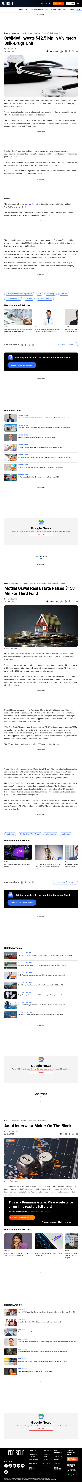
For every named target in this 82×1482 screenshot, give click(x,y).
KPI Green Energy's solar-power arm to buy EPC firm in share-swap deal (41, 1005)
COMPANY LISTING (45, 1455)
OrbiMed (64, 294)
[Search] (42, 3)
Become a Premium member (21, 1217)
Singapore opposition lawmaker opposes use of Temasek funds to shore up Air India (45, 955)
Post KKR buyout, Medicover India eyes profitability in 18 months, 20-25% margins (44, 427)
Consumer (14, 1121)
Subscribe (58, 3)
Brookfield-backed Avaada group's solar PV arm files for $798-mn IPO (40, 985)
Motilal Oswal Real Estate (30, 834)
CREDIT (53, 9)
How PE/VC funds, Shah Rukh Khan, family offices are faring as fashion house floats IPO (46, 1312)
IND (68, 3)
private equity (51, 834)
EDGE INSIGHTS (57, 1468)
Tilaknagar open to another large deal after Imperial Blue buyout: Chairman (42, 1351)
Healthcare (15, 33)
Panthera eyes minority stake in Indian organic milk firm (36, 1371)
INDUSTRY (61, 9)
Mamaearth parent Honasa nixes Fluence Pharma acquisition (38, 1332)
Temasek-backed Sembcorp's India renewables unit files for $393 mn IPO (42, 965)
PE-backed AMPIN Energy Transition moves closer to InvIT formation (40, 1014)
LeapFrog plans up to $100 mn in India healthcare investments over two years (43, 418)
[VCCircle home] (7, 3)
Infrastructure (16, 583)
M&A (46, 9)
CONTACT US (33, 1460)
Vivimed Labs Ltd (44, 299)
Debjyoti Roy (13, 1131)
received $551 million (33, 204)
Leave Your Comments (65, 345)
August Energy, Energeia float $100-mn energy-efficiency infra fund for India (42, 995)
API (39, 294)
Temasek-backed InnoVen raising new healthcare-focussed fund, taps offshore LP (44, 457)
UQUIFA (29, 299)
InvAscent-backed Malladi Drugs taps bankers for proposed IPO (38, 477)
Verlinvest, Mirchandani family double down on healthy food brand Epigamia (42, 1361)
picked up (74, 251)
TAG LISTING (46, 1460)
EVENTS (57, 1460)
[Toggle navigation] (77, 3)
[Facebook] (69, 51)
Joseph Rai (12, 49)
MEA (72, 3)
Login (48, 3)
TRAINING (57, 1463)
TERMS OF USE (47, 1451)
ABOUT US (33, 1451)
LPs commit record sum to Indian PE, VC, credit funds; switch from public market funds (48, 866)
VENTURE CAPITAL (37, 9)
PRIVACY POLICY (32, 1468)
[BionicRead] (61, 51)
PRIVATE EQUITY (23, 9)
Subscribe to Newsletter (22, 365)
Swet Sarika (12, 599)
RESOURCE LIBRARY (46, 1464)
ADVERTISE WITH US (33, 1455)
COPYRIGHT (33, 1463)
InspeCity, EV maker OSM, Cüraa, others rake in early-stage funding (40, 1322)
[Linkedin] (77, 51)
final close (10, 834)
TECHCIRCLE (58, 1456)
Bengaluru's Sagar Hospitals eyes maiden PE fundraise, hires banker (40, 467)
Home (6, 33)
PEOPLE (71, 9)
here (64, 1222)
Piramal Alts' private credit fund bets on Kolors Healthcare (36, 437)
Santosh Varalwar (13, 299)
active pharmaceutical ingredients (19, 294)
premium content (43, 1211)
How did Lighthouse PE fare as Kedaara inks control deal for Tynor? (40, 447)
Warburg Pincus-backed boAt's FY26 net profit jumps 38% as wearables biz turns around (46, 1341)
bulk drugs (51, 294)
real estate (66, 834)
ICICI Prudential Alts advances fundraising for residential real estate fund (41, 975)
